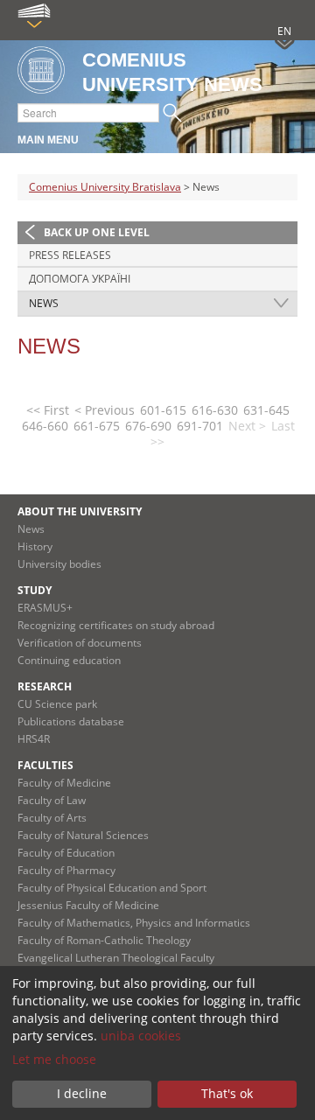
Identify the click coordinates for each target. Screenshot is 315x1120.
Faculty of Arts (52, 817)
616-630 (215, 410)
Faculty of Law (52, 800)
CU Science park (57, 703)
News (44, 303)
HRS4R (34, 739)
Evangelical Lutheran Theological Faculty (116, 957)
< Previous (104, 410)
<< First (47, 410)
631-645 (266, 410)
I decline (82, 1093)
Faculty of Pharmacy (67, 870)
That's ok (227, 1093)
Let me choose (54, 1059)
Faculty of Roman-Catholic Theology (104, 940)
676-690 (148, 425)
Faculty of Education (66, 852)
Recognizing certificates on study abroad (116, 625)
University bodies (60, 563)
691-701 (200, 425)
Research (45, 686)
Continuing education (69, 660)
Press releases (70, 255)
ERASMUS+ (45, 607)
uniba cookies (141, 1035)
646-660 (45, 425)
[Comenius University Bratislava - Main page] (41, 71)
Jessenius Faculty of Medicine (88, 905)
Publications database (71, 721)
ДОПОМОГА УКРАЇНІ (79, 278)
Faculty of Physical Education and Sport (112, 887)
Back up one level (97, 232)
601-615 (163, 410)
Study (35, 590)
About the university (80, 511)
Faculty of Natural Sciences (83, 835)
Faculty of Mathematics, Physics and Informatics (134, 922)
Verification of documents (80, 642)
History (35, 546)
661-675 (97, 425)
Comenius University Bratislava (105, 186)
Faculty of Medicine (64, 782)
